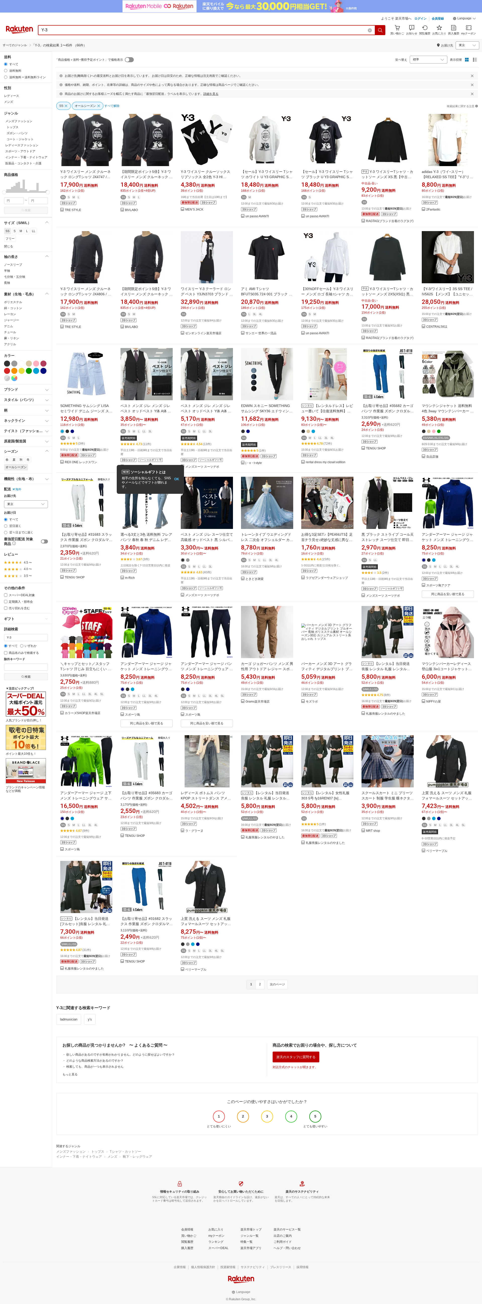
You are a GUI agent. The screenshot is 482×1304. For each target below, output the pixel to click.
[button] (464, 19)
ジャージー (11, 320)
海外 (18, 489)
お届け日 (10, 512)
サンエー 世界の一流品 (261, 333)
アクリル (10, 344)
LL (33, 231)
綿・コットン (13, 308)
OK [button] (176, 479)
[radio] (5, 64)
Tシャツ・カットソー (125, 1151)
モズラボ (312, 701)
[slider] (4, 192)
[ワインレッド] (43, 364)
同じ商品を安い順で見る (447, 594)
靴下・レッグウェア (137, 1156)
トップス (97, 1151)
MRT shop (373, 831)
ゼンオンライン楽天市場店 (203, 333)
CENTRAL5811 (436, 326)
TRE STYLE (73, 210)
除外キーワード (14, 659)
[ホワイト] (22, 364)
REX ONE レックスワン (81, 462)
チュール (10, 332)
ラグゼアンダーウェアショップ (327, 578)
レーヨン (10, 314)
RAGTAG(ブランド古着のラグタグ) (389, 221)
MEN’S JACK (194, 209)
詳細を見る (210, 94)
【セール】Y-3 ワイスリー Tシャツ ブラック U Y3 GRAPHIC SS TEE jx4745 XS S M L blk (327, 177)
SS (8, 231)
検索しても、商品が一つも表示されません (95, 1066)
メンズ (8, 102)
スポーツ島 (132, 714)
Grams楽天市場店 (258, 701)
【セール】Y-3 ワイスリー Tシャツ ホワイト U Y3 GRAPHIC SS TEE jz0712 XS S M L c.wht (267, 177)
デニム (8, 326)
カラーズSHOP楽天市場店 (82, 713)
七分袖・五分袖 (14, 277)
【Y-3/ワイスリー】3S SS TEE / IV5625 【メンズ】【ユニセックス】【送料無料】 (447, 294)
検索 (28, 210)
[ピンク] (36, 364)
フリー (10, 238)
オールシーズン (16, 467)
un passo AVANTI (257, 216)
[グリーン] (29, 371)
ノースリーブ (13, 264)
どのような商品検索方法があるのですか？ (95, 1060)
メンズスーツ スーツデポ (202, 466)
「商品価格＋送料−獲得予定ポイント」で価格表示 (89, 59)
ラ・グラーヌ (194, 831)
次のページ (277, 984)
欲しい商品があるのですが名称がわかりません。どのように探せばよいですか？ (120, 1054)
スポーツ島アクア (438, 585)
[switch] (44, 541)
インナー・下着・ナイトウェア (79, 1156)
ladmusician (68, 1019)
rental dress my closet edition (325, 462)
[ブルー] (36, 371)
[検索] (380, 30)
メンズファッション (71, 1151)
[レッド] (7, 371)
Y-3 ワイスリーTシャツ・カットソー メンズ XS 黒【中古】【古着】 (387, 177)
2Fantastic (433, 209)
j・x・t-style (254, 463)
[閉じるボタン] (472, 76)
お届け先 (10, 496)
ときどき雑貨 (255, 579)
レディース (11, 96)
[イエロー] (22, 371)
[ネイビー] (43, 371)
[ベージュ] (29, 364)
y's (90, 1019)
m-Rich (130, 578)
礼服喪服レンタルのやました (385, 713)
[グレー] (14, 364)
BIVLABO (131, 210)
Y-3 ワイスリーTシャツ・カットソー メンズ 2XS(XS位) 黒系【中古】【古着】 (387, 294)
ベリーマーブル (436, 851)
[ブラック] (7, 364)
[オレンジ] (14, 371)
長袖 (7, 283)
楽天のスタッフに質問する (296, 1057)
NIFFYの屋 (433, 701)
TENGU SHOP (376, 448)
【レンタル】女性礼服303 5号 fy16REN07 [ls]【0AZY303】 (325, 798)
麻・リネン (11, 338)
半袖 (7, 270)
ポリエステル (13, 302)
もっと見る (70, 1074)
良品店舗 (432, 456)
